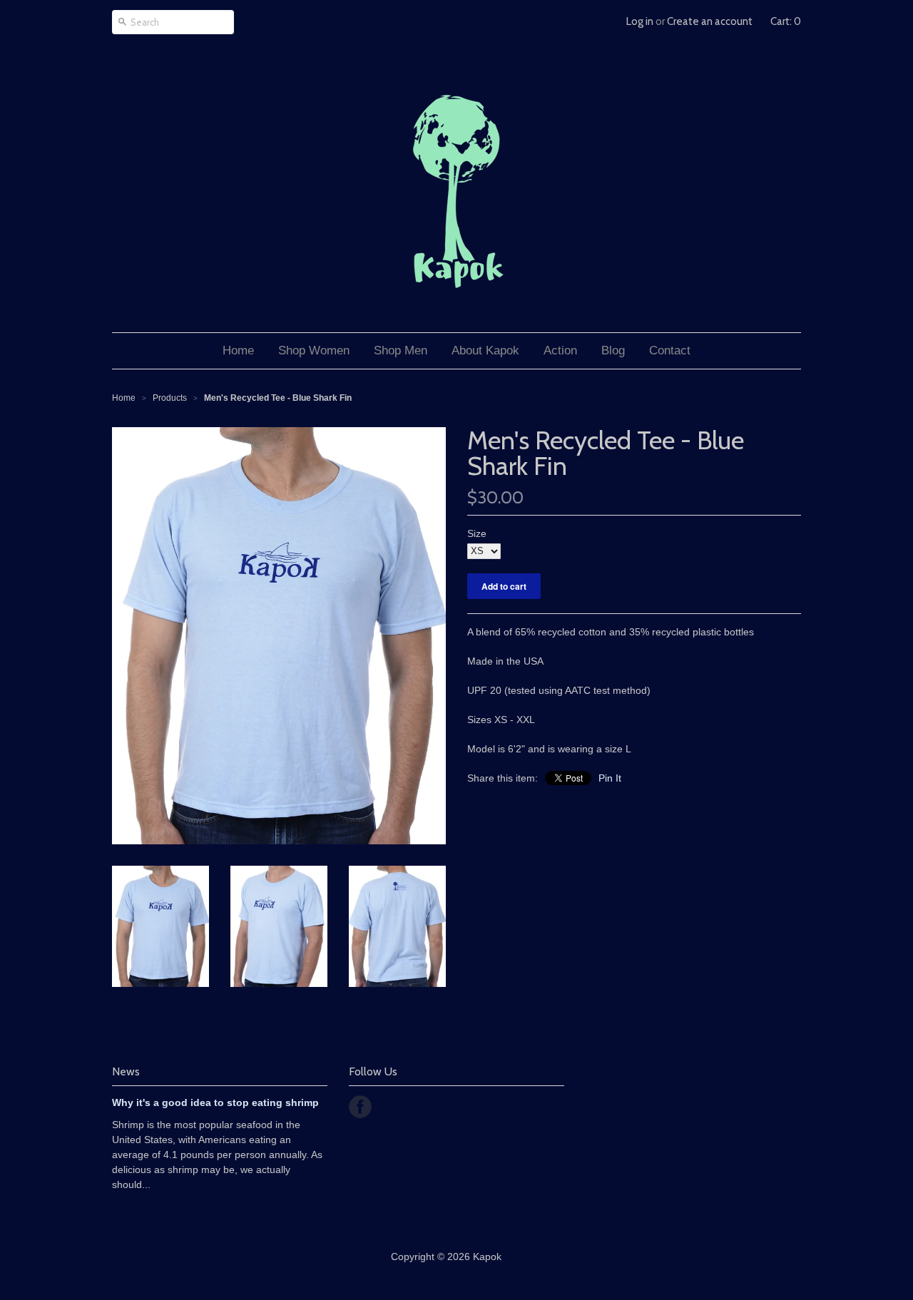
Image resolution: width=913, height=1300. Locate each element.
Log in (639, 21)
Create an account (710, 21)
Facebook (360, 1106)
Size (476, 533)
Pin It (609, 778)
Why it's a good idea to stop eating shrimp (215, 1102)
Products (170, 398)
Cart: (785, 21)
